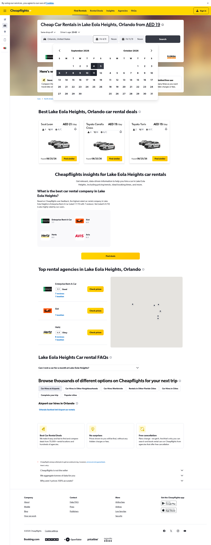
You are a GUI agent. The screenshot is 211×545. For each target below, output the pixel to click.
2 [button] (80, 66)
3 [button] (87, 66)
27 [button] (59, 93)
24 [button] (87, 86)
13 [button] (59, 80)
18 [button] (94, 80)
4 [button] (94, 66)
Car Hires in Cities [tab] (170, 388)
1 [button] (73, 66)
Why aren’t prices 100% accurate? (56, 480)
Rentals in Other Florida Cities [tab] (142, 388)
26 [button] (100, 86)
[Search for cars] (5, 25)
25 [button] (93, 86)
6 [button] (59, 73)
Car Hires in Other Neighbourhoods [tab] (81, 388)
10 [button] (87, 73)
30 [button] (80, 93)
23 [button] (80, 86)
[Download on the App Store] (169, 510)
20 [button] (59, 86)
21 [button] (66, 86)
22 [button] (73, 86)
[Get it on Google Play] (169, 503)
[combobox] (48, 32)
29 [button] (73, 93)
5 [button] (100, 66)
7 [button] (66, 73)
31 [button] (151, 93)
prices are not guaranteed (96, 462)
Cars (39, 99)
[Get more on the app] (5, 40)
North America (49, 99)
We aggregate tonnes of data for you (57, 475)
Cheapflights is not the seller (54, 470)
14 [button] (66, 80)
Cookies (50, 3)
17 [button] (87, 80)
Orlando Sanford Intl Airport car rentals (57, 409)
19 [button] (101, 80)
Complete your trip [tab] (49, 395)
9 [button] (80, 73)
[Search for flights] (5, 19)
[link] (110, 256)
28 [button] (66, 93)
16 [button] (80, 80)
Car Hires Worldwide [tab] (113, 388)
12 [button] (101, 73)
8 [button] (73, 73)
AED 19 (153, 24)
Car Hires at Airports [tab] (50, 388)
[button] (208, 3)
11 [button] (94, 73)
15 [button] (73, 80)
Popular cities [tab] (70, 395)
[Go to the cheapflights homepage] (21, 10)
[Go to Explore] (5, 32)
